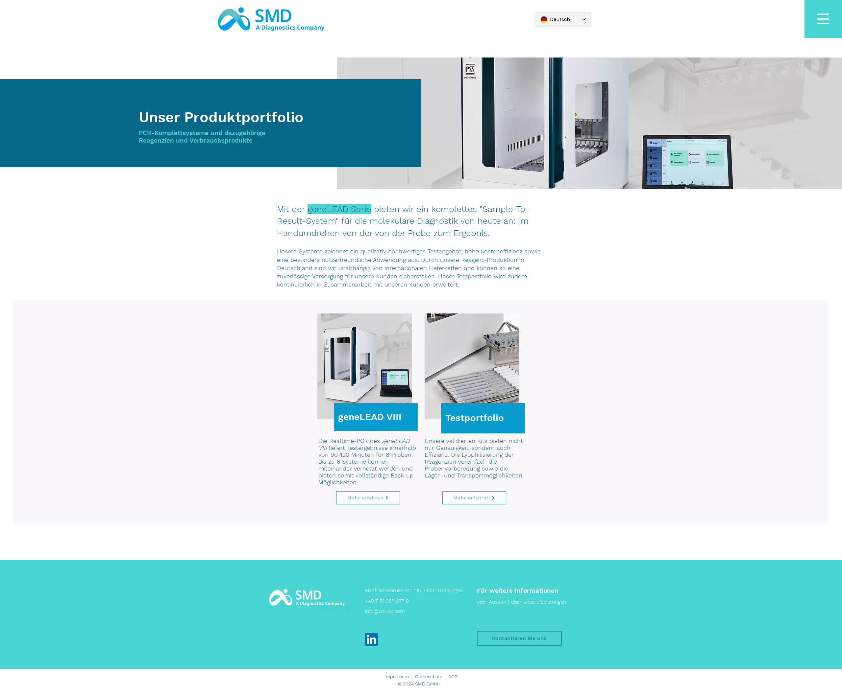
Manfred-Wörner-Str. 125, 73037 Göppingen (414, 590)
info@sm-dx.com (385, 611)
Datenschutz (428, 676)
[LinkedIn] (371, 639)
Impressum (396, 676)
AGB (453, 676)
